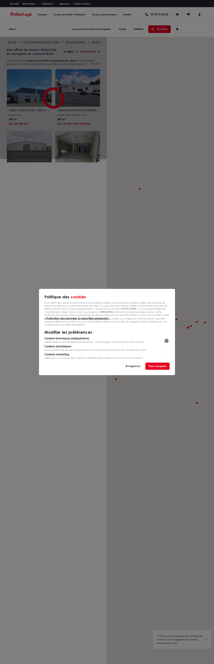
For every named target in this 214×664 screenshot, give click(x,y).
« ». (77, 318)
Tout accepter (157, 366)
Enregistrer (133, 366)
